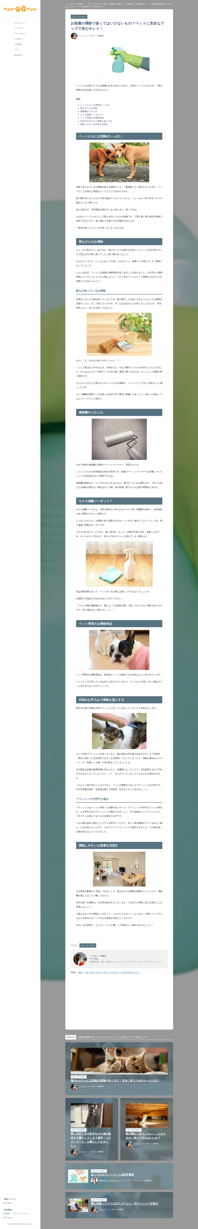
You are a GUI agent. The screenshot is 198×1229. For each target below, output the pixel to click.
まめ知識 (17, 44)
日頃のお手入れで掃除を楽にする (96, 121)
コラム (16, 50)
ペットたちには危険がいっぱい (95, 105)
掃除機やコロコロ (88, 111)
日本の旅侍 (7, 1203)
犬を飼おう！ (119, 4)
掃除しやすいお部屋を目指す (94, 124)
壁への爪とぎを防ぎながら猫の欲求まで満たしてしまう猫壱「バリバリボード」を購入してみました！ (91, 1139)
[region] (119, 999)
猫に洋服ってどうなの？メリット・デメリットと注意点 (124, 1203)
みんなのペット (20, 23)
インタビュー (19, 28)
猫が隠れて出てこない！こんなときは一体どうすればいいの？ (146, 1135)
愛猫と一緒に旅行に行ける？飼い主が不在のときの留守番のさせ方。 (109, 972)
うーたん (82, 36)
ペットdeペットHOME (74, 4)
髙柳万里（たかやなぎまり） (109, 1180)
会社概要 (6, 1214)
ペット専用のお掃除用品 (92, 118)
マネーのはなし (20, 33)
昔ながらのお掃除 (88, 108)
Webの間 (17, 1224)
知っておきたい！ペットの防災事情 (112, 1174)
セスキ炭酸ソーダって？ (92, 114)
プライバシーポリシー (21, 1214)
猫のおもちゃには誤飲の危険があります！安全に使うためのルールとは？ (115, 1080)
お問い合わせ (8, 1218)
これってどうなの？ (95, 4)
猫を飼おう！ (142, 4)
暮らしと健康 (108, 4)
